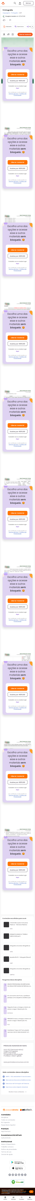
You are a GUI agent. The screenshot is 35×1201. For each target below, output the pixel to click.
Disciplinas (4, 1117)
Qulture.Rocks (5, 1138)
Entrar (28, 3)
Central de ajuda (7, 1154)
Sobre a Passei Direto (8, 1144)
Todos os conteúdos (8, 1120)
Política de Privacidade (20, 94)
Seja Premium (6, 1131)
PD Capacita (5, 1122)
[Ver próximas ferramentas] (32, 26)
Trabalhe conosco (7, 1147)
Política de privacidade (9, 1149)
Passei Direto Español (8, 1125)
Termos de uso (6, 1152)
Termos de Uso (13, 94)
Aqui (17, 88)
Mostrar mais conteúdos (16, 1091)
